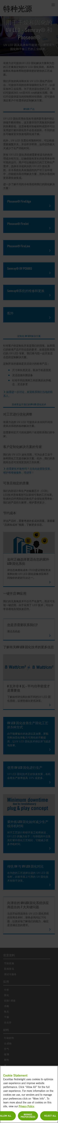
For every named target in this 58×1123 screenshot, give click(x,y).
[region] (29, 1094)
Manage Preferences (28, 1115)
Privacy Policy (26, 1106)
